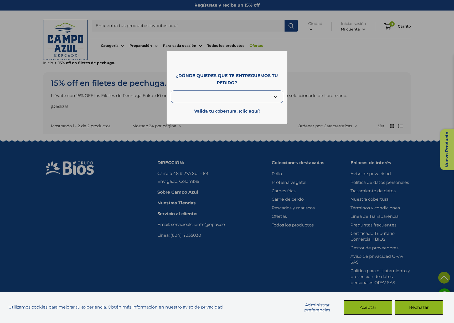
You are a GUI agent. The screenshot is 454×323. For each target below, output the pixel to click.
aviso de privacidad (203, 307)
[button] (444, 278)
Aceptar (368, 307)
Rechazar (419, 307)
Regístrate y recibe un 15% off (227, 5)
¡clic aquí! (249, 111)
